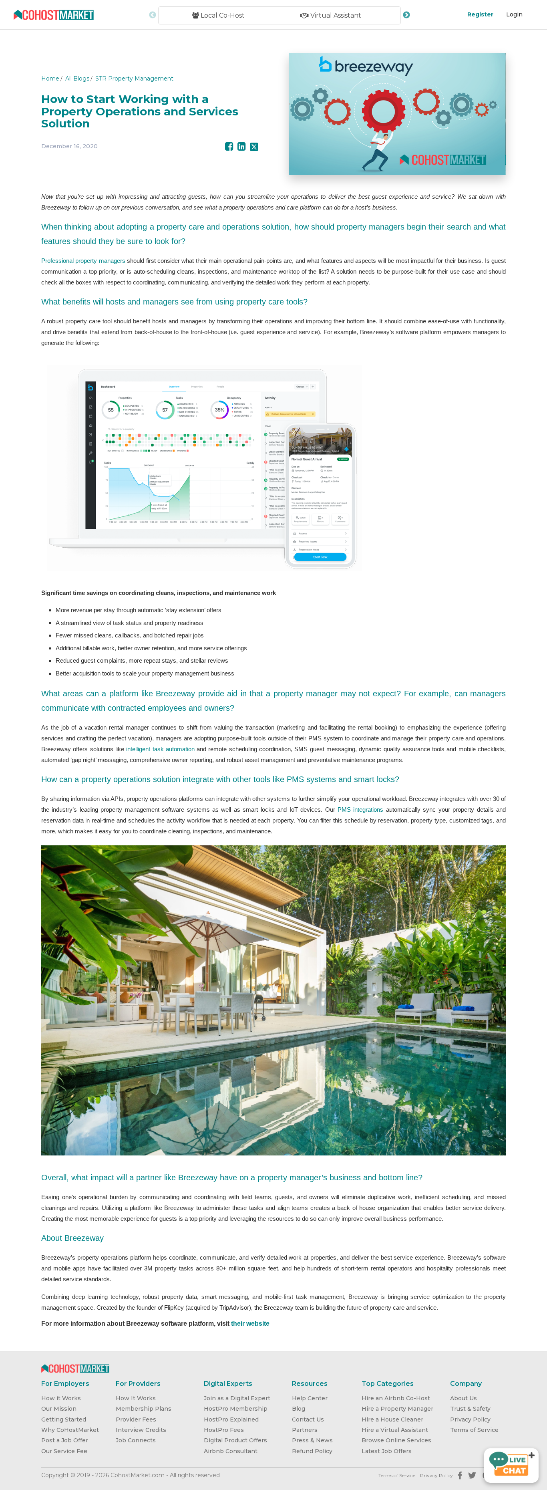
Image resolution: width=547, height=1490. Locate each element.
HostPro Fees (224, 1430)
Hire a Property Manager (397, 1408)
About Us (463, 1398)
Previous (153, 15)
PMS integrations (360, 809)
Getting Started (63, 1419)
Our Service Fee (64, 1451)
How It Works (136, 1398)
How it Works (61, 1398)
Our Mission (58, 1408)
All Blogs (77, 78)
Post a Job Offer (64, 1440)
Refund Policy (312, 1451)
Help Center (310, 1398)
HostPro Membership (235, 1408)
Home (50, 78)
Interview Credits (141, 1430)
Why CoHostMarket (70, 1430)
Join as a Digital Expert (237, 1398)
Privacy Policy (470, 1419)
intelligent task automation (160, 749)
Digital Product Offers (235, 1440)
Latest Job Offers (387, 1451)
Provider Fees (136, 1419)
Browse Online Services (396, 1440)
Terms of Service (474, 1430)
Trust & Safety (470, 1408)
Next (406, 15)
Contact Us (308, 1419)
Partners (305, 1430)
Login (514, 14)
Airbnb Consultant (230, 1451)
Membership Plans (143, 1408)
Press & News (312, 1440)
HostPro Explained (231, 1419)
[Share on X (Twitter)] (254, 146)
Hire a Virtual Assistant (395, 1430)
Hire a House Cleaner (392, 1419)
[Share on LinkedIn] (241, 146)
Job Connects (136, 1440)
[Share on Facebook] (229, 146)
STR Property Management (134, 78)
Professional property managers (83, 260)
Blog (298, 1408)
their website (251, 1323)
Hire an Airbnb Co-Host (396, 1398)
